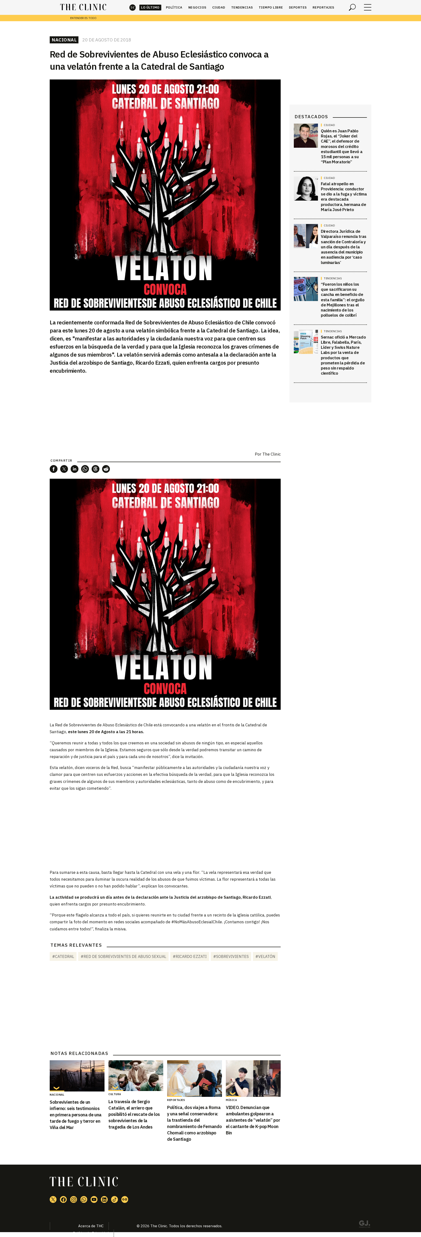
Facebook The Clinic (63, 1199)
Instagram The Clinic (73, 1199)
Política (174, 7)
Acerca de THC (91, 1226)
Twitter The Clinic (53, 1199)
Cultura (114, 1094)
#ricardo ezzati (190, 956)
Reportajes (323, 7)
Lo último (150, 7)
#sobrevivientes (231, 956)
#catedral (63, 956)
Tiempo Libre (271, 7)
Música (231, 1100)
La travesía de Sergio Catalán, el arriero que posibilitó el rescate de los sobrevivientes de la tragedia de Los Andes (134, 1114)
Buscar (352, 7)
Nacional (64, 40)
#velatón (265, 956)
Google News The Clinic (124, 1199)
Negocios (197, 7)
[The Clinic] (83, 7)
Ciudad (218, 7)
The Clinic (132, 7)
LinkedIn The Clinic (104, 1199)
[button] (53, 469)
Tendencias (242, 7)
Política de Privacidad (91, 1233)
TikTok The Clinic (114, 1199)
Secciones (367, 7)
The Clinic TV (94, 1199)
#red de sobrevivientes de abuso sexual (123, 956)
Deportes (298, 7)
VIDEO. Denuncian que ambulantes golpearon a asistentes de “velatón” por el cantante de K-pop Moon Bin (253, 1120)
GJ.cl (364, 1225)
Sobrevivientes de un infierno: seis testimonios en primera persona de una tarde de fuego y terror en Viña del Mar (76, 1114)
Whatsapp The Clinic (83, 1199)
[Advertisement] (165, 830)
